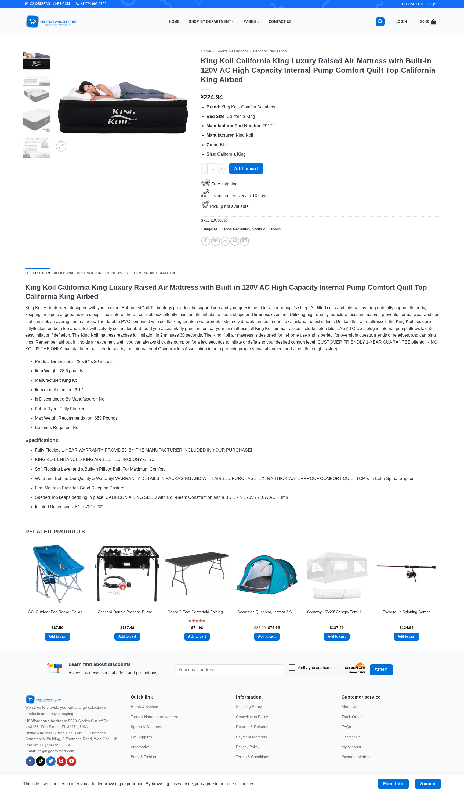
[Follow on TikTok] (40, 761)
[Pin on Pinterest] (234, 241)
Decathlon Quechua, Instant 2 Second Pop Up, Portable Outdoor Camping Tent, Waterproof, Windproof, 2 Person (266, 612)
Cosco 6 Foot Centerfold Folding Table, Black (197, 612)
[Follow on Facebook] (30, 761)
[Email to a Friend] (225, 241)
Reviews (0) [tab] (116, 273)
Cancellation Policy (252, 717)
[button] (380, 21)
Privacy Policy (247, 747)
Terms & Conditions (252, 757)
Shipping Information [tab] (153, 273)
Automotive (140, 747)
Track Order (352, 717)
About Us (349, 706)
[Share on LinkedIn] (244, 241)
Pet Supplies (141, 737)
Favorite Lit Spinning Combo (406, 612)
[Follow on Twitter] (51, 761)
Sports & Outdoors (232, 51)
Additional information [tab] (78, 273)
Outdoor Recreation (270, 51)
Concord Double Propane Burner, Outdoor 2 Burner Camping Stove (127, 612)
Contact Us (280, 22)
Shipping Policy (249, 706)
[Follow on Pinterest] (61, 761)
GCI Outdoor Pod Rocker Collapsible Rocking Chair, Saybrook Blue (57, 612)
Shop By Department (210, 22)
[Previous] (63, 99)
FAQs (432, 4)
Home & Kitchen (144, 706)
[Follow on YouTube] (71, 761)
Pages (250, 22)
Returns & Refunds (252, 727)
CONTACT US (412, 4)
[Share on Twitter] (215, 241)
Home (174, 22)
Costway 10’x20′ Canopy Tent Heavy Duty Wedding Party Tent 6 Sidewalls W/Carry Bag (336, 612)
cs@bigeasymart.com (56, 751)
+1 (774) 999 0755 (55, 745)
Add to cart (246, 168)
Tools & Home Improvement (154, 717)
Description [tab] (37, 273)
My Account (351, 747)
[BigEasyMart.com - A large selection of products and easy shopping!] (51, 21)
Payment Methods (251, 737)
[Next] (183, 99)
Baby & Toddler (144, 757)
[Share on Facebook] (205, 241)
